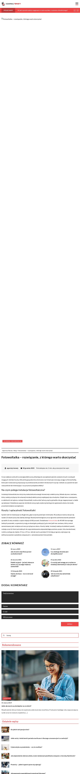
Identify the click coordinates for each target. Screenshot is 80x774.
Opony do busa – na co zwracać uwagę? (22, 575)
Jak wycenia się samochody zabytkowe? (60, 575)
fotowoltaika (52, 520)
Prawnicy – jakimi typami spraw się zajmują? (26, 764)
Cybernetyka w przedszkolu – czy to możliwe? (26, 747)
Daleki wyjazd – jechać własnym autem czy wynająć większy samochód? (22, 564)
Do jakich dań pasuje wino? (20, 729)
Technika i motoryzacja (12, 441)
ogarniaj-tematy (12, 468)
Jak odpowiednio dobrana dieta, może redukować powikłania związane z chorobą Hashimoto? (43, 756)
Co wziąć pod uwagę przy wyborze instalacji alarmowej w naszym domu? (64, 563)
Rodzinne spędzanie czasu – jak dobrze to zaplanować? (36, 10)
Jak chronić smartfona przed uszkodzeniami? (21, 553)
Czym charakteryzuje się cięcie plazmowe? (16, 706)
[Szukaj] (3, 635)
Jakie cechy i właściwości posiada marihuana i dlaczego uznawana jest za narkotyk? (39, 738)
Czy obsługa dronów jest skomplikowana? (59, 553)
